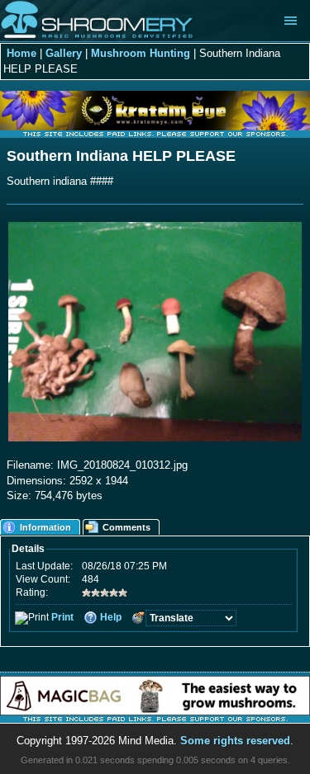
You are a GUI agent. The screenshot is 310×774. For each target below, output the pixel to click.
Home (21, 53)
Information (45, 527)
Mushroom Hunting (140, 53)
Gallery (63, 53)
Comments (126, 527)
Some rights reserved (235, 740)
